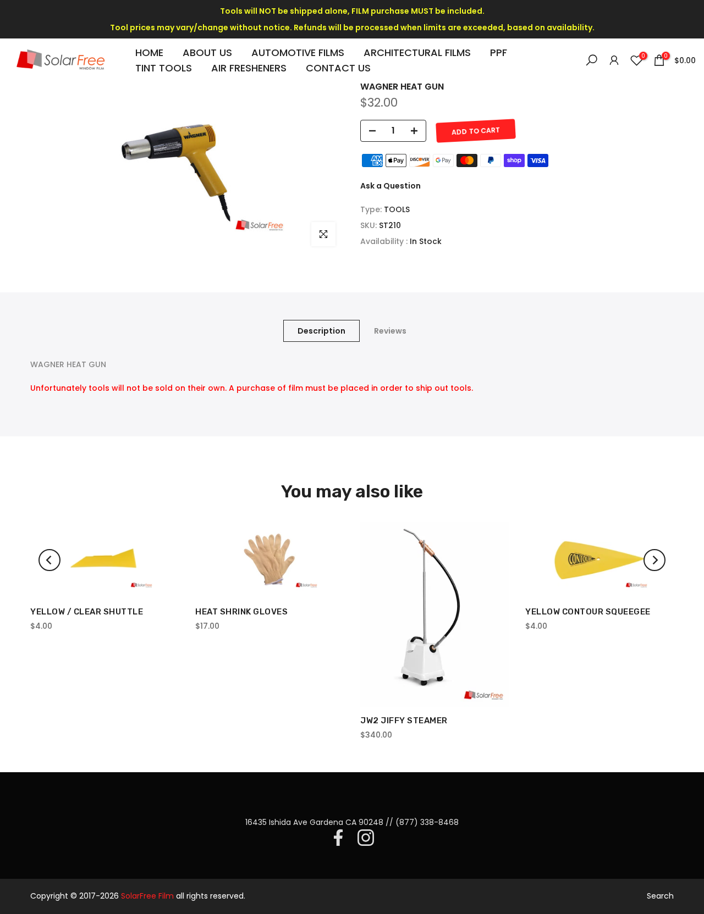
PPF (498, 52)
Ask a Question (390, 185)
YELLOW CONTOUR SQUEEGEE (588, 612)
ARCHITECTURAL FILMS (417, 52)
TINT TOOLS (163, 68)
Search (660, 895)
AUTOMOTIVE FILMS (297, 52)
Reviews (390, 330)
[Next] (655, 560)
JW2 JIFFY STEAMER (404, 721)
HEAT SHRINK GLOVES (241, 612)
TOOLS (397, 209)
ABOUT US (207, 52)
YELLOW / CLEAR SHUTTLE (86, 612)
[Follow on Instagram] (366, 837)
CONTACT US (338, 68)
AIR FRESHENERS (249, 68)
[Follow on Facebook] (338, 837)
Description (321, 330)
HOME (149, 52)
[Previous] (49, 560)
